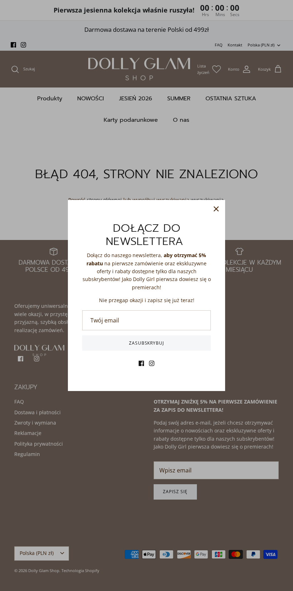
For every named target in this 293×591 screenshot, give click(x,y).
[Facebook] (141, 363)
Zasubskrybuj (146, 343)
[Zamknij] (216, 209)
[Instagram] (151, 363)
